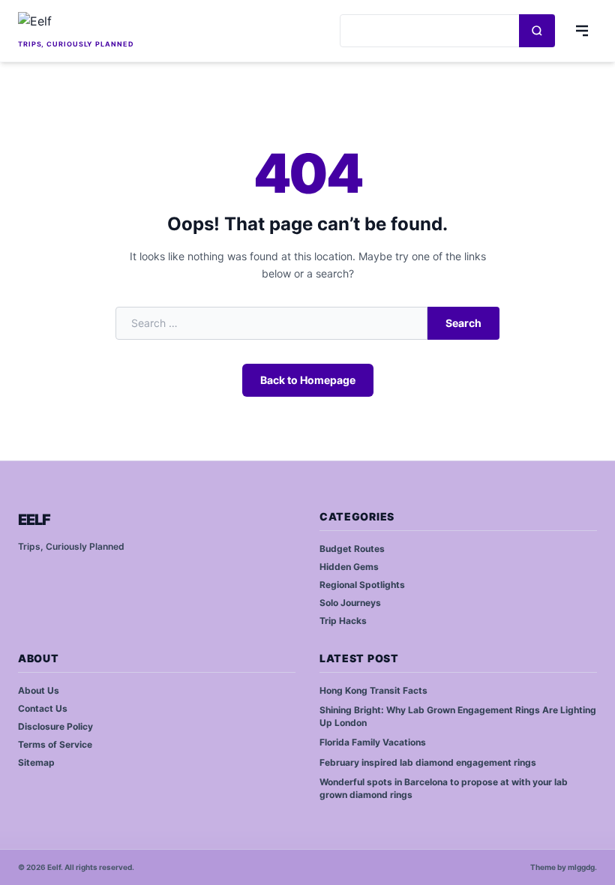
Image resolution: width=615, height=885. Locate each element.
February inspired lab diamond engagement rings (428, 762)
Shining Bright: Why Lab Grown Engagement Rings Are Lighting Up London (458, 716)
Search (464, 322)
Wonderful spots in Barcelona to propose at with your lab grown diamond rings (444, 788)
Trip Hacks (343, 620)
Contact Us (43, 708)
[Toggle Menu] (582, 31)
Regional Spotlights (362, 584)
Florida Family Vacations (373, 742)
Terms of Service (55, 744)
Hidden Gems (349, 566)
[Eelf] (76, 24)
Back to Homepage (308, 380)
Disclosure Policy (55, 726)
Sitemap (36, 762)
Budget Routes (352, 548)
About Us (38, 690)
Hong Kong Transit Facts (374, 690)
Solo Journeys (350, 602)
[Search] (537, 30)
